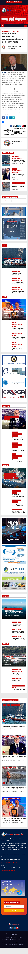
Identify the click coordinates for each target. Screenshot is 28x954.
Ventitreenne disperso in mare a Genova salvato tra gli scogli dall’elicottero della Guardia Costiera (14, 789)
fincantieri (11, 18)
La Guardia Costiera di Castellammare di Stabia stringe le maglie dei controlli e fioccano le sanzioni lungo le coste (14, 726)
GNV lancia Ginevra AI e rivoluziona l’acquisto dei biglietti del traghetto (19, 512)
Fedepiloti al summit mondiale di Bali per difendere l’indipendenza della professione (14, 314)
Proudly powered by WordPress (10, 933)
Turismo (24, 939)
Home (7, 937)
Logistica (15, 168)
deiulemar (23, 18)
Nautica (10, 656)
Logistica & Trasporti (6, 939)
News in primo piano (11, 31)
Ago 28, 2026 (8, 662)
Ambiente (4, 942)
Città (14, 156)
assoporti (17, 18)
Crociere (6, 608)
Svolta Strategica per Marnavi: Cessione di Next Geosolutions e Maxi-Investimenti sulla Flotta (12, 482)
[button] (21, 25)
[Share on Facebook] (3, 118)
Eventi (5, 656)
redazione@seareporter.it (8, 870)
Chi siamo (21, 944)
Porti (17, 31)
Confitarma (14, 20)
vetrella (20, 20)
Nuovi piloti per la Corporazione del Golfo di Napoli (18, 350)
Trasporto (15, 172)
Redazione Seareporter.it (14, 46)
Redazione (14, 944)
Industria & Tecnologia (13, 942)
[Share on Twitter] (7, 118)
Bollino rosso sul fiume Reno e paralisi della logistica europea (18, 439)
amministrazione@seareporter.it (9, 862)
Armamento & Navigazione (9, 474)
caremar (8, 20)
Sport (6, 944)
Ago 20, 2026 (8, 615)
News (4, 31)
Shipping (16, 477)
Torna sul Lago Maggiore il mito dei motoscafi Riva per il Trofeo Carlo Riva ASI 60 (13, 660)
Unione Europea (22, 942)
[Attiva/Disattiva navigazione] (18, 26)
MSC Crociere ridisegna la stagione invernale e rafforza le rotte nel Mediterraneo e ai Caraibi (14, 613)
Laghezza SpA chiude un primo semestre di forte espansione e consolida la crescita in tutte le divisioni (13, 423)
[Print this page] (13, 118)
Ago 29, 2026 (15, 188)
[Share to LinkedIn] (10, 118)
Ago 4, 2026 (8, 484)
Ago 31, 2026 (15, 163)
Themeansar (14, 934)
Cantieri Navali (16, 685)
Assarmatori (5, 18)
